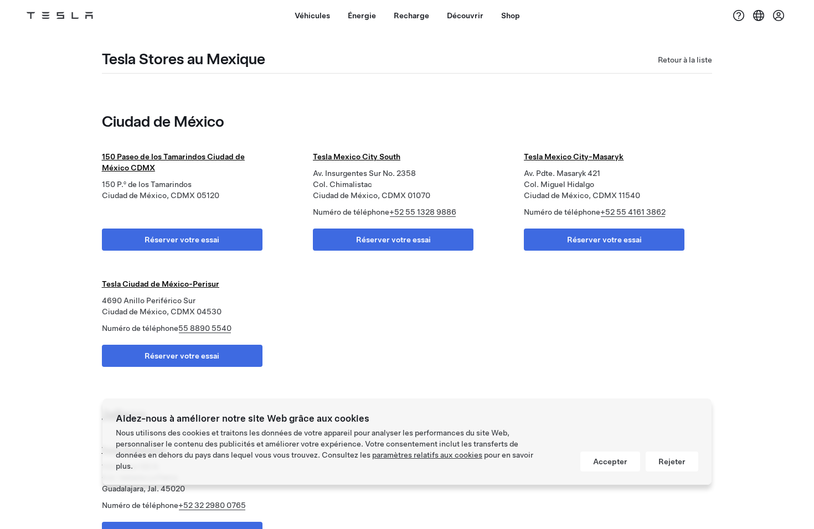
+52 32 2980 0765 (212, 505)
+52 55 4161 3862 (633, 212)
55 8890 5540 (204, 328)
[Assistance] (739, 15)
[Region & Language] (758, 15)
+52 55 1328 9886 (422, 212)
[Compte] (778, 15)
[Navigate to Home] (60, 15)
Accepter (610, 461)
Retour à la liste (685, 59)
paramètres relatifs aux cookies (427, 454)
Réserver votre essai (182, 239)
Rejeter (672, 461)
